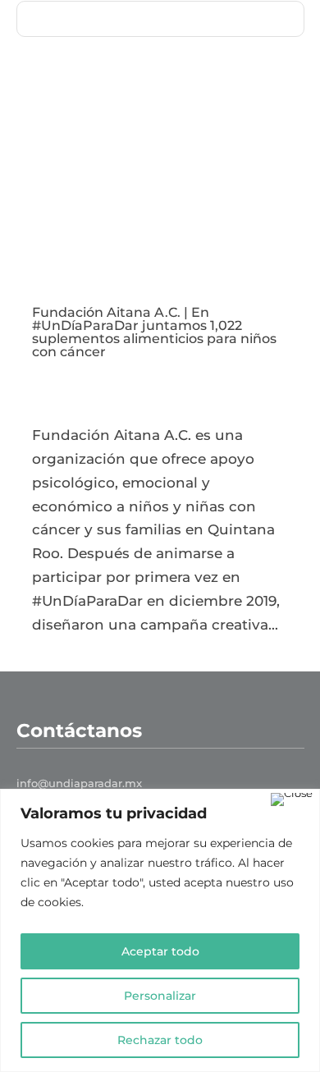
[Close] (292, 799)
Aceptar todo (160, 951)
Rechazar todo (160, 1040)
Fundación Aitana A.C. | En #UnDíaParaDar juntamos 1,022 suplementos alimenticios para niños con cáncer (154, 332)
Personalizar (160, 995)
